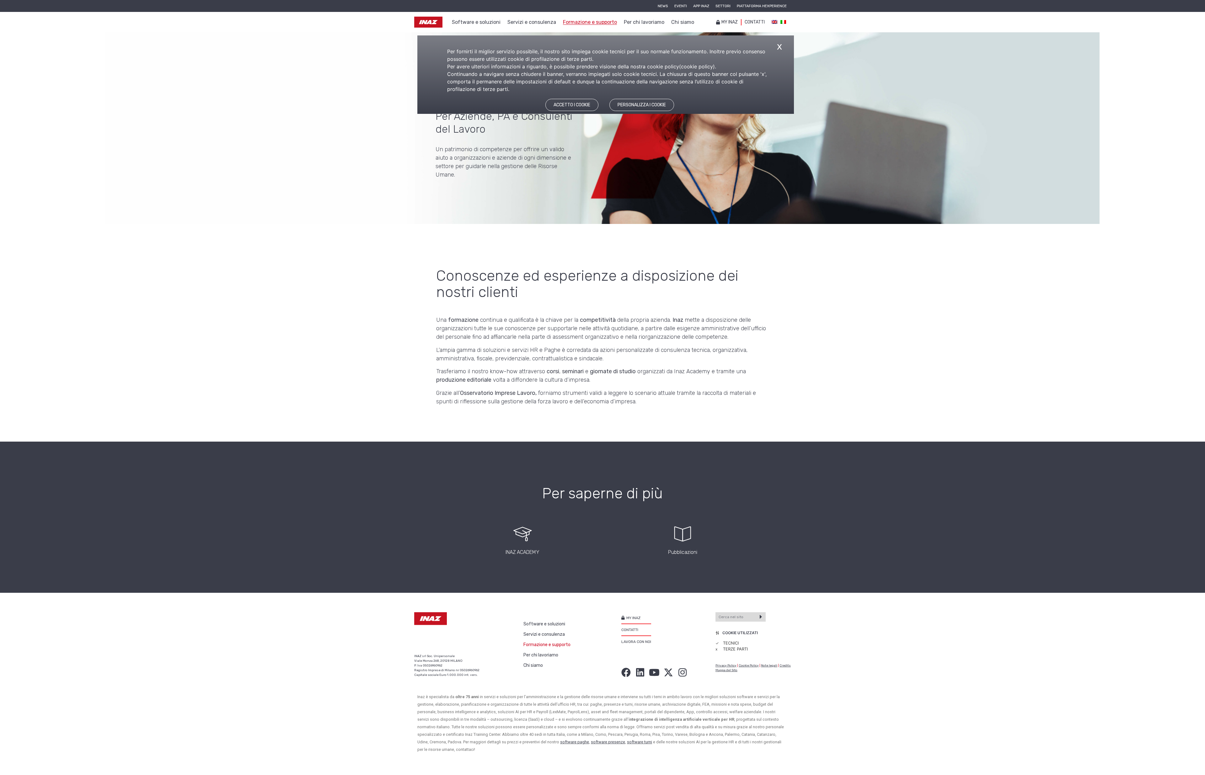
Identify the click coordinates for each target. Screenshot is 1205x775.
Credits (785, 665)
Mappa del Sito (726, 670)
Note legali (769, 665)
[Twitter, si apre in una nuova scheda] (668, 672)
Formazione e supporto (546, 644)
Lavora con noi (636, 642)
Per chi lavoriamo (540, 655)
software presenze (608, 742)
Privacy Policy (725, 665)
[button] (444, 539)
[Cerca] (761, 617)
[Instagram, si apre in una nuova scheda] (682, 672)
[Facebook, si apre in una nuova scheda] (626, 672)
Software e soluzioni (544, 624)
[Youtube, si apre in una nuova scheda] (654, 672)
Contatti (755, 22)
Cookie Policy (749, 665)
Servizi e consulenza (544, 634)
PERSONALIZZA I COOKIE (642, 105)
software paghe (574, 742)
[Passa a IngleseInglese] (774, 22)
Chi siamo (533, 665)
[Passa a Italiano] (783, 22)
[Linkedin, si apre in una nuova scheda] (640, 672)
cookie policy (697, 66)
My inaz (729, 22)
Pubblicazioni (682, 552)
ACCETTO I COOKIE (572, 105)
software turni (639, 742)
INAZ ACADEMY (522, 552)
